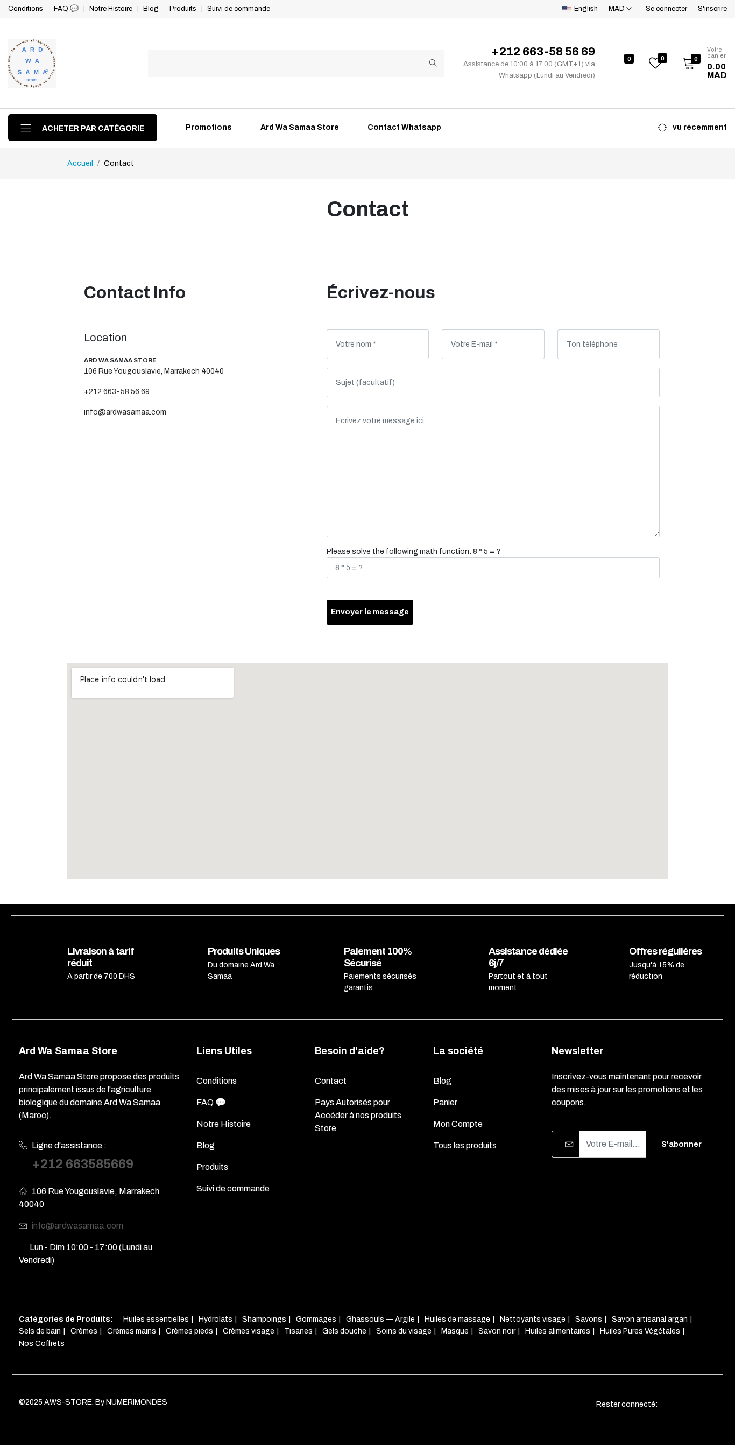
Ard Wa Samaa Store (299, 127)
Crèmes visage (248, 1331)
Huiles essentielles (156, 1319)
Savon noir (496, 1331)
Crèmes (83, 1331)
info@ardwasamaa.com (125, 412)
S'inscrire (712, 8)
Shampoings (264, 1319)
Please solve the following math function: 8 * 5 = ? (413, 552)
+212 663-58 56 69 (117, 392)
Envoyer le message (370, 612)
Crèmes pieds (189, 1331)
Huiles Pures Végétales (640, 1331)
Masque (455, 1331)
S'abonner (681, 1144)
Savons (588, 1319)
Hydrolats (215, 1319)
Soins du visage (404, 1331)
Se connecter (666, 8)
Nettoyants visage (533, 1319)
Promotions (208, 127)
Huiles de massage (457, 1319)
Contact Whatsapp (403, 127)
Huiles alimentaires (557, 1331)
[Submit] (433, 63)
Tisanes (298, 1331)
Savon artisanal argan (650, 1319)
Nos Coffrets (42, 1343)
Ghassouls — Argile (380, 1319)
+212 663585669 (82, 1164)
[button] (701, 63)
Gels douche (344, 1331)
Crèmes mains (131, 1331)
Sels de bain (40, 1331)
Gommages (316, 1319)
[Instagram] (692, 1404)
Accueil (80, 163)
